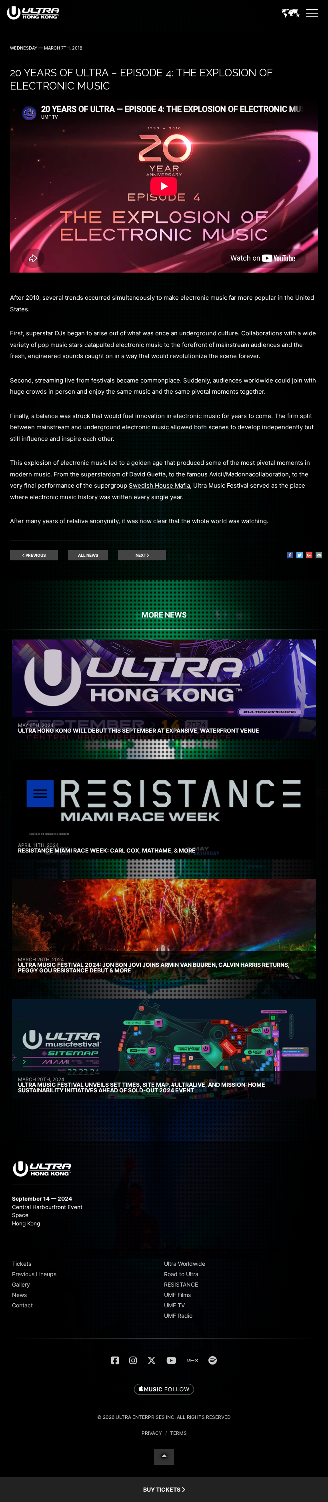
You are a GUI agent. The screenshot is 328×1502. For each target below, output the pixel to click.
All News (88, 555)
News (19, 1294)
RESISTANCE (181, 1284)
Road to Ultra (181, 1274)
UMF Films (177, 1294)
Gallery (21, 1284)
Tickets (21, 1263)
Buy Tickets (162, 1489)
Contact (22, 1305)
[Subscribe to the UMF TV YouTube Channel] (171, 1360)
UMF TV (174, 1305)
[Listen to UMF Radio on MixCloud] (192, 1360)
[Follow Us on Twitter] (151, 1360)
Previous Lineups (34, 1274)
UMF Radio (178, 1315)
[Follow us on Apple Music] (164, 1390)
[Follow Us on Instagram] (133, 1360)
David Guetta (147, 474)
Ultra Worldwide (184, 1263)
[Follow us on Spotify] (212, 1360)
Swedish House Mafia (159, 485)
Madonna (239, 474)
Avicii (216, 474)
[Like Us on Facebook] (115, 1360)
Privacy (152, 1433)
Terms (178, 1433)
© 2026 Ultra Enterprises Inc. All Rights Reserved (164, 1417)
